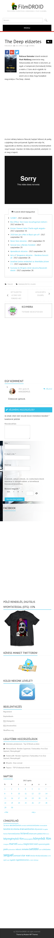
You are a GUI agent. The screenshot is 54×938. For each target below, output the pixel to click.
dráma (16, 829)
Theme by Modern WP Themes (27, 934)
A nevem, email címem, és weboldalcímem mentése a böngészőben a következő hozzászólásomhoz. (24, 481)
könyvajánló (28, 839)
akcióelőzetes (15, 825)
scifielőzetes (46, 849)
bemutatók (43, 825)
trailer (10, 284)
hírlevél (24, 833)
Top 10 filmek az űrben (31, 744)
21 (46, 798)
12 (33, 794)
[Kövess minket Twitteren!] (27, 665)
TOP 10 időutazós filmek (21, 768)
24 (19, 803)
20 (39, 798)
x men (31, 860)
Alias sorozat (17, 763)
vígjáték (12, 860)
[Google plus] (12, 52)
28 (46, 803)
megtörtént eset (30, 844)
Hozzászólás (10, 424)
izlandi (33, 284)
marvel (13, 843)
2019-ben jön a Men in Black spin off (25, 234)
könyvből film (42, 838)
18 (26, 798)
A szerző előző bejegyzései (24, 212)
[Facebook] (7, 52)
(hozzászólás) (9, 726)
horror (5, 834)
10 (19, 794)
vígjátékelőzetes (22, 860)
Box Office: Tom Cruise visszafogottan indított (28, 222)
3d (4, 825)
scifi (40, 849)
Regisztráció (7, 712)
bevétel (7, 829)
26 (33, 803)
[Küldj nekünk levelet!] (27, 692)
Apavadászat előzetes (19, 251)
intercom (33, 833)
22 (5, 803)
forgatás (45, 829)
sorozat (17, 855)
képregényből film (13, 838)
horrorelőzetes (14, 833)
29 (5, 808)
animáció (24, 825)
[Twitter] (17, 52)
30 (12, 808)
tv (48, 856)
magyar (6, 844)
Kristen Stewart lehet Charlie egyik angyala (27, 228)
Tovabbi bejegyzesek (32, 312)
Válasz (49, 389)
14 (46, 794)
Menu (27, 27)
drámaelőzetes (24, 284)
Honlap (8, 465)
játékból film (41, 834)
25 (26, 803)
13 (39, 794)
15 (5, 798)
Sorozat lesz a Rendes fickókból (22, 245)
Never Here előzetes (18, 241)
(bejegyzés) (8, 721)
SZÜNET (13, 218)
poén (5, 849)
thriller (33, 856)
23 (12, 803)
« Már (6, 812)
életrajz (36, 860)
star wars (25, 855)
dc (12, 829)
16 (12, 798)
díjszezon (38, 829)
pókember (11, 849)
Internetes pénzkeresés (14, 744)
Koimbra (31, 46)
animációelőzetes (33, 825)
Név (7, 443)
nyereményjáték (43, 844)
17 (19, 798)
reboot (18, 849)
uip (8, 860)
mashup (20, 844)
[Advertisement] (27, 110)
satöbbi (34, 849)
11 (26, 794)
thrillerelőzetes (42, 855)
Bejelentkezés (8, 716)
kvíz (47, 834)
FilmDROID (30, 6)
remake (25, 849)
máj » (34, 812)
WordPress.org (8, 730)
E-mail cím (10, 454)
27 (39, 803)
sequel (8, 855)
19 (33, 798)
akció (7, 825)
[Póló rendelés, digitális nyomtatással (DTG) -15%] (22, 628)
